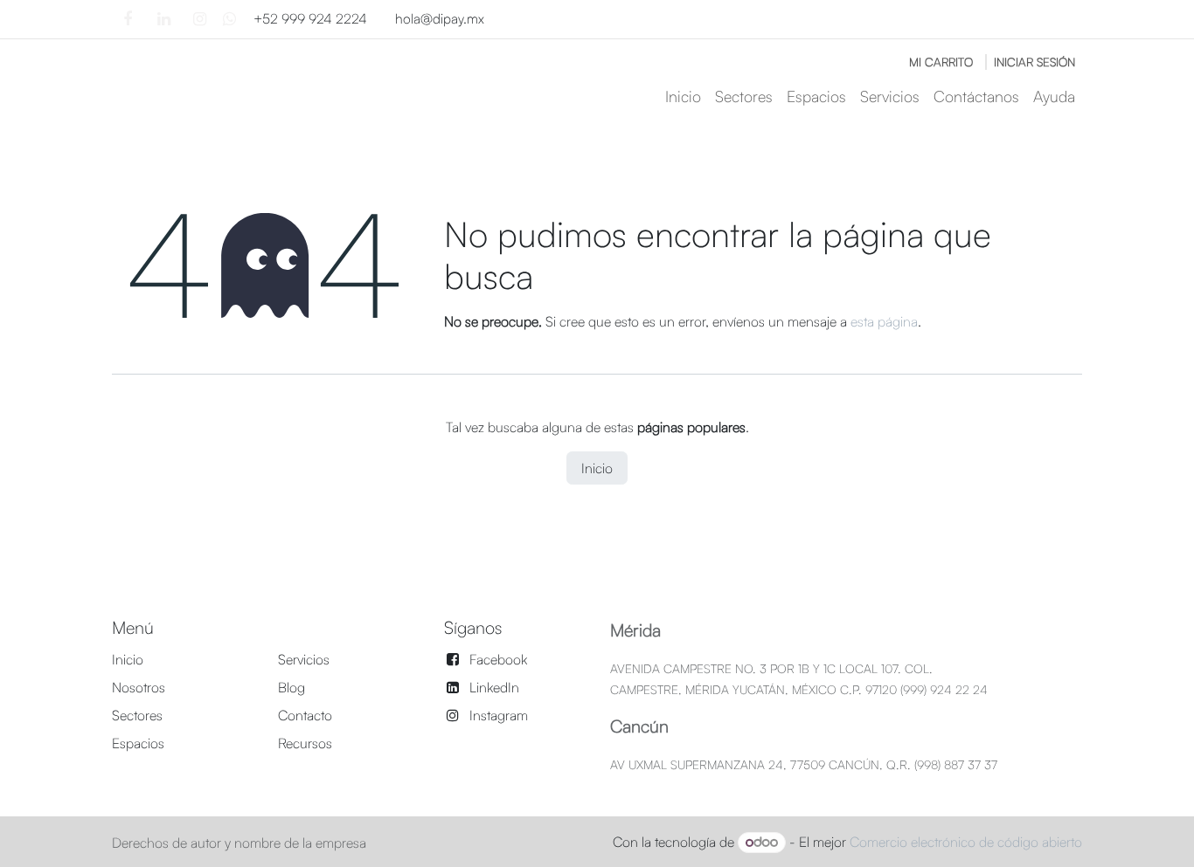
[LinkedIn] (163, 19)
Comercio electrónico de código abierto (966, 841)
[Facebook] (127, 19)
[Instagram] (199, 19)
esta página (884, 321)
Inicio (597, 468)
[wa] (229, 19)
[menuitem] (683, 96)
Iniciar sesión (1034, 61)
